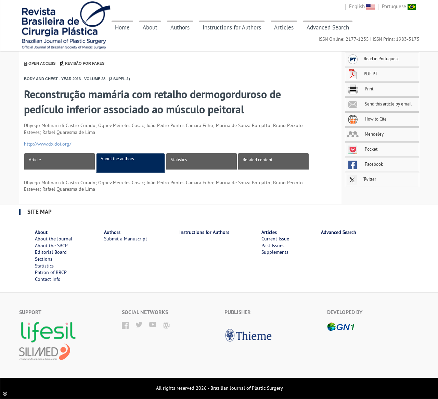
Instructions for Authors (232, 27)
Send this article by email (388, 104)
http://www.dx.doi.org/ (47, 144)
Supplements (274, 252)
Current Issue (275, 239)
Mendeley (374, 134)
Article (35, 159)
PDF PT (370, 73)
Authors (180, 27)
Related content (257, 159)
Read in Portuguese (382, 58)
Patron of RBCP (51, 272)
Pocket (370, 149)
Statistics (179, 159)
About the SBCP (51, 245)
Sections (43, 259)
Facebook (373, 164)
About (150, 27)
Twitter (369, 179)
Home (122, 27)
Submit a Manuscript (125, 239)
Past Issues (272, 245)
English (357, 6)
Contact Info (48, 279)
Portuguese (395, 6)
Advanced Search (328, 27)
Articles (284, 27)
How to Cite (375, 119)
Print (368, 88)
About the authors (117, 158)
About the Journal (53, 239)
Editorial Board (51, 252)
